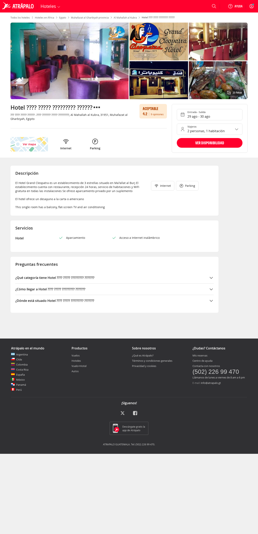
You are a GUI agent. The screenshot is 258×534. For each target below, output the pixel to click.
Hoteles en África (44, 17)
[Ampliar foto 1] (158, 41)
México (20, 379)
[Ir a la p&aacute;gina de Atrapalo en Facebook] (135, 414)
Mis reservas (199, 355)
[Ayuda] (235, 6)
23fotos (237, 92)
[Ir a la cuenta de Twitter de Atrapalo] (122, 414)
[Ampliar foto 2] (218, 41)
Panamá (21, 384)
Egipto (62, 17)
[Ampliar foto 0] (69, 61)
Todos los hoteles (20, 17)
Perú (19, 390)
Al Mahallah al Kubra (125, 17)
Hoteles (76, 361)
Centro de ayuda (202, 361)
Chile (19, 359)
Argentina (22, 354)
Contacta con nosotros (206, 366)
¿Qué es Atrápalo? (143, 355)
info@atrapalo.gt (211, 383)
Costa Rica (22, 369)
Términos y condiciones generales (152, 361)
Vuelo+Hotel (79, 366)
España (20, 374)
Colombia (22, 364)
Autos (75, 371)
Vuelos (76, 355)
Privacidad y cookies (144, 366)
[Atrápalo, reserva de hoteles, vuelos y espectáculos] (18, 6)
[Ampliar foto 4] (218, 80)
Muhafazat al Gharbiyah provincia (90, 17)
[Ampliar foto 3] (158, 80)
